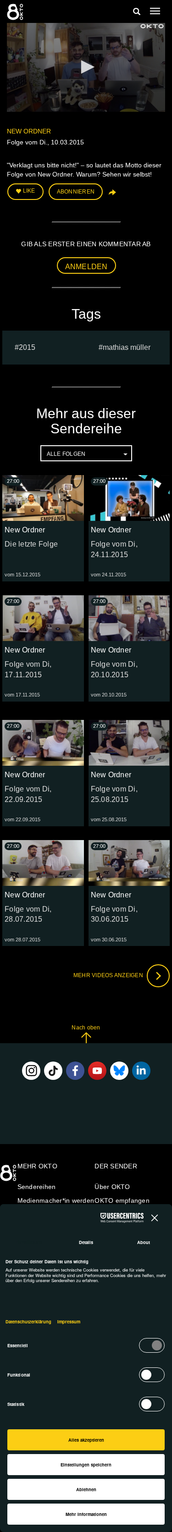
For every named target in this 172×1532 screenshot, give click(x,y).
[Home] (9, 1176)
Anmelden (86, 267)
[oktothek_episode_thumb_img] (43, 498)
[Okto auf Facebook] (75, 1071)
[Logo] (152, 26)
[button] (86, 67)
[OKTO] (16, 11)
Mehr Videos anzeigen (108, 975)
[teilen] (111, 195)
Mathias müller (126, 347)
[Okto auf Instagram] (31, 1071)
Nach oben (86, 1027)
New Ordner (29, 131)
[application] (86, 67)
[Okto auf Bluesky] (119, 1071)
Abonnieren (76, 191)
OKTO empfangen (122, 1200)
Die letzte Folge (31, 544)
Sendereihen (36, 1186)
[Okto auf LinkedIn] (141, 1071)
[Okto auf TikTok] (53, 1071)
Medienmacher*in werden (55, 1200)
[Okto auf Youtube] (97, 1071)
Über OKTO (112, 1186)
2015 (27, 347)
